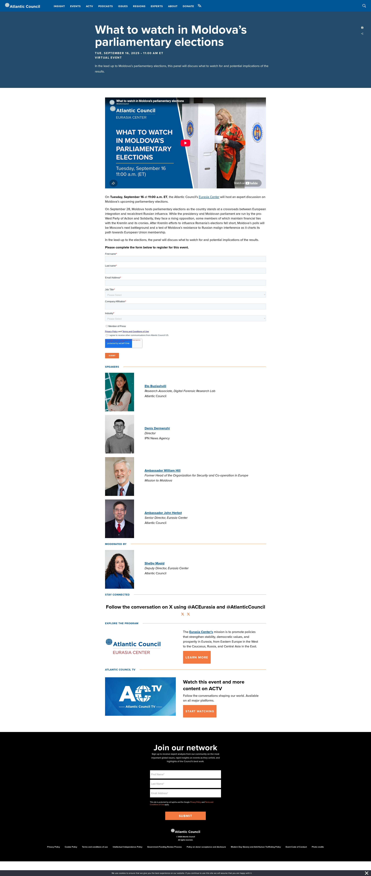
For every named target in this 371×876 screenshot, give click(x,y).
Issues (123, 6)
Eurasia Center (209, 196)
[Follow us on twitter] (182, 614)
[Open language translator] (199, 5)
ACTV (89, 6)
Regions (139, 6)
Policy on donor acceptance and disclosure (206, 846)
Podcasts (105, 6)
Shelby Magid (154, 563)
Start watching (200, 711)
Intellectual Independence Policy (127, 846)
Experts (157, 6)
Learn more (197, 657)
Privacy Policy (195, 802)
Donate (188, 6)
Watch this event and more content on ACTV (213, 685)
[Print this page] (362, 27)
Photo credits (318, 846)
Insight (59, 6)
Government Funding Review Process (164, 846)
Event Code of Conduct (296, 846)
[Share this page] (362, 33)
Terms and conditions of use (95, 846)
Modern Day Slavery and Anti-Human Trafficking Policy (256, 846)
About (173, 6)
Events (75, 6)
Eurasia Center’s (201, 631)
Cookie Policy (71, 846)
